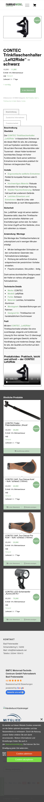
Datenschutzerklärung (14, 744)
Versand (10, 76)
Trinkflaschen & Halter (9, 101)
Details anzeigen (30, 507)
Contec (23, 101)
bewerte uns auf (14, 692)
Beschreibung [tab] (11, 112)
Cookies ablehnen (24, 754)
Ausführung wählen (22, 451)
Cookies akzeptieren (24, 760)
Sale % (36, 98)
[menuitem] (20, 5)
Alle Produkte (30, 98)
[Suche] (20, 5)
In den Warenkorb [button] (14, 507)
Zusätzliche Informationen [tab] (15, 117)
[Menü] (26, 5)
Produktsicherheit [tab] (12, 123)
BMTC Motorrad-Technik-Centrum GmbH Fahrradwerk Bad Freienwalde (21, 673)
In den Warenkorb (28, 90)
